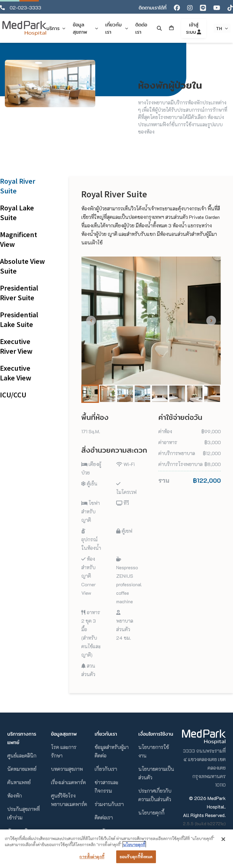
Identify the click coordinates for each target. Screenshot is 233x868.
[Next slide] (211, 320)
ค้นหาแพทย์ (19, 782)
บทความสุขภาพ (67, 769)
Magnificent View (18, 239)
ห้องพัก (14, 795)
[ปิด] (223, 839)
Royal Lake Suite (17, 212)
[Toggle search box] (159, 28)
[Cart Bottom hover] (171, 28)
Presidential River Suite (19, 292)
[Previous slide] (91, 320)
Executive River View (16, 346)
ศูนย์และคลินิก (21, 755)
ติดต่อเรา (104, 817)
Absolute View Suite (22, 266)
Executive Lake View (15, 373)
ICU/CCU (13, 395)
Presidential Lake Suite (19, 319)
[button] (90, 394)
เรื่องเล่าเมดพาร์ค (68, 782)
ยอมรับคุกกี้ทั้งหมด (136, 856)
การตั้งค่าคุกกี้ (91, 856)
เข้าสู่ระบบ (192, 28)
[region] (116, 848)
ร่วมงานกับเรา (109, 804)
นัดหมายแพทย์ (21, 769)
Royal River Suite (17, 186)
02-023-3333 (25, 7)
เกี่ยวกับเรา (106, 769)
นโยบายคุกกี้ (151, 812)
